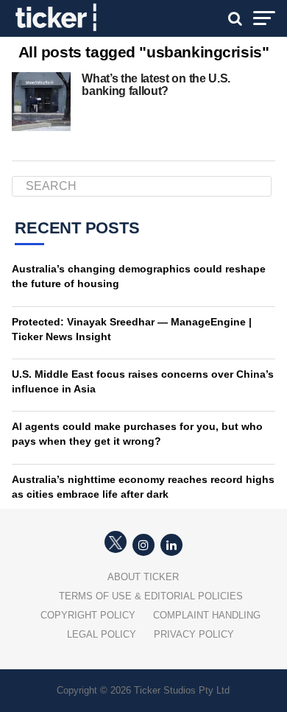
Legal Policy (101, 634)
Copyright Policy (87, 615)
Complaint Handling (207, 615)
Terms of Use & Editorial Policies (151, 596)
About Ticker (143, 576)
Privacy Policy (194, 634)
